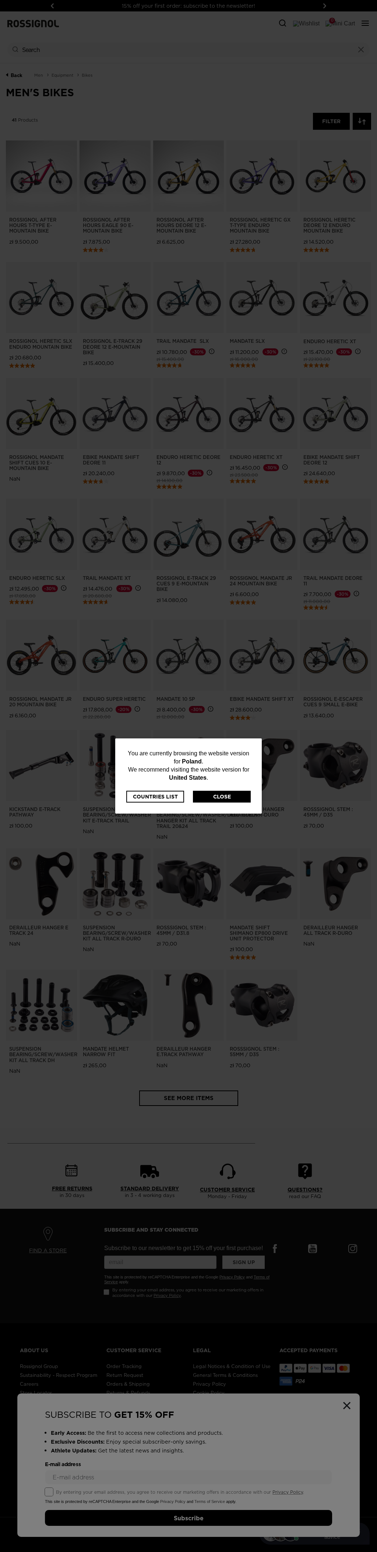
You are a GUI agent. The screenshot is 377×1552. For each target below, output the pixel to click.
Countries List (155, 796)
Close (222, 796)
